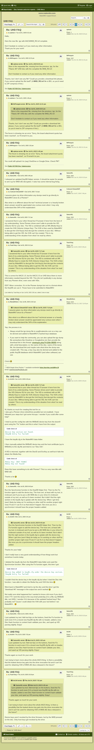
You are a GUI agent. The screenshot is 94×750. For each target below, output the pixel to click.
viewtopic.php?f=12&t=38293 (44, 342)
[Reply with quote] (60, 30)
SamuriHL (70, 173)
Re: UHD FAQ (13, 30)
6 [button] (73, 24)
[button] (59, 24)
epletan (69, 29)
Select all (14, 428)
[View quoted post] (25, 64)
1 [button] (66, 24)
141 (72, 245)
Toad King (70, 242)
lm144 (68, 376)
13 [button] (86, 24)
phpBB (13, 737)
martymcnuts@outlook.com (18, 370)
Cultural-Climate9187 (73, 189)
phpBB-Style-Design (31, 739)
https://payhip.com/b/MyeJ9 (49, 367)
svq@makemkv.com (43, 331)
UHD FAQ (8, 21)
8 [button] (78, 24)
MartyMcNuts (71, 299)
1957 (72, 58)
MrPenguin (70, 55)
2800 (72, 176)
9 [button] (81, 24)
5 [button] (70, 24)
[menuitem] (13, 5)
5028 (72, 302)
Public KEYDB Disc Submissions (19, 89)
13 (71, 192)
